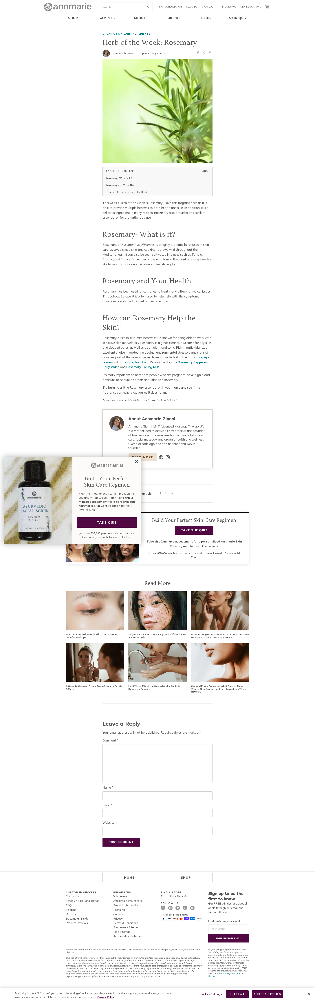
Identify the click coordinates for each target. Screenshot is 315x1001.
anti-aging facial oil (133, 362)
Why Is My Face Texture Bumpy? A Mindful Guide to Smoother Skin (157, 636)
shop (186, 877)
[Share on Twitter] (204, 53)
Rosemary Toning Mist (143, 367)
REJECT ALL (237, 994)
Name (107, 787)
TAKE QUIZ (107, 522)
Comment (110, 740)
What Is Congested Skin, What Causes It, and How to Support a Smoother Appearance (220, 636)
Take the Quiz (194, 530)
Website (108, 822)
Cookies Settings (211, 994)
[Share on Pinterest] (210, 53)
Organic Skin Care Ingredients (126, 33)
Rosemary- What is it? (119, 178)
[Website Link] (161, 457)
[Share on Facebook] (198, 53)
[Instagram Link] (168, 457)
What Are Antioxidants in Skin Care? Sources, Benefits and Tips (92, 636)
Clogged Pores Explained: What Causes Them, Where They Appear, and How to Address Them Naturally (218, 689)
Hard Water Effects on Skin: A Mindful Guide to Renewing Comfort (154, 687)
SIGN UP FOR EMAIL (228, 938)
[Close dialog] (136, 461)
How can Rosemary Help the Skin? (126, 192)
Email (107, 805)
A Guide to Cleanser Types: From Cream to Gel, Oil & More (94, 687)
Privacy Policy (223, 973)
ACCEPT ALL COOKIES (267, 994)
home (129, 877)
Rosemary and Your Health (122, 185)
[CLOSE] (309, 994)
